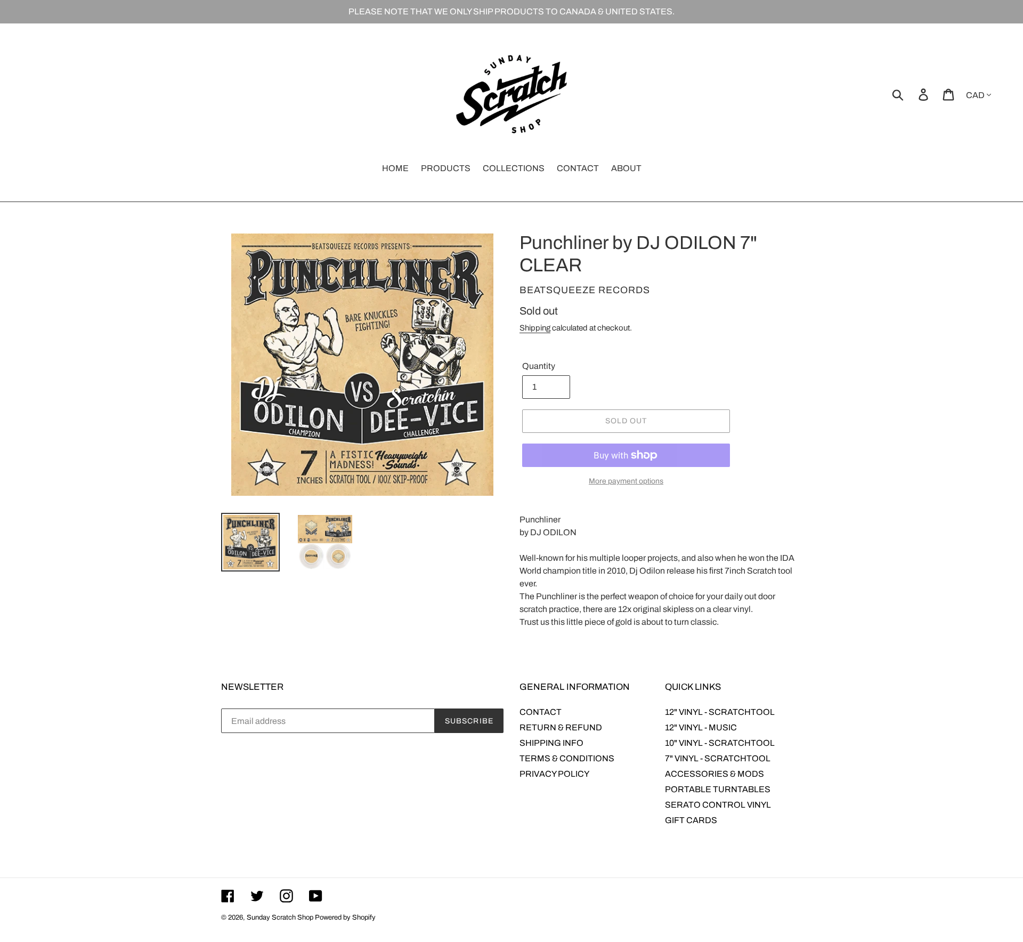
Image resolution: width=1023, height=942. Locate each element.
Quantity (538, 366)
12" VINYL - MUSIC (701, 727)
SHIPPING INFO (551, 742)
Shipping (534, 328)
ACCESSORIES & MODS (714, 773)
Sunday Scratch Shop (280, 917)
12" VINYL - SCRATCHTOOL (720, 711)
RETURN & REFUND (560, 727)
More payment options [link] (626, 481)
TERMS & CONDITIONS (566, 758)
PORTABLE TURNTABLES (717, 789)
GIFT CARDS (691, 820)
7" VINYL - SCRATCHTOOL (717, 758)
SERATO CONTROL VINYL (718, 804)
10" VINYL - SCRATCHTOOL (720, 742)
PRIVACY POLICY (554, 773)
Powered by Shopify (345, 917)
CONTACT (540, 711)
